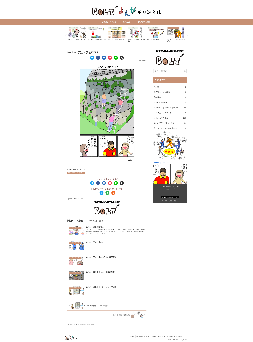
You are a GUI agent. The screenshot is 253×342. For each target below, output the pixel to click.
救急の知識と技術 (170, 102)
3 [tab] (129, 46)
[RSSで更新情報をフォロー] (113, 193)
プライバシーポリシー (158, 336)
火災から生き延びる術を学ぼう (170, 108)
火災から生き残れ (170, 118)
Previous (66, 35)
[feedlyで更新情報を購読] (107, 193)
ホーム (132, 336)
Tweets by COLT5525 (161, 162)
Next (187, 35)
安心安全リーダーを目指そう (77, 173)
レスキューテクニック (170, 113)
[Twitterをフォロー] (101, 193)
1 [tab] (124, 46)
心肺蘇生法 (170, 97)
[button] (185, 71)
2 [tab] (126, 46)
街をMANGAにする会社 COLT (177, 336)
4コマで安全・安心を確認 (170, 123)
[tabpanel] (77, 35)
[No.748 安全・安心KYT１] (104, 58)
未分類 (170, 87)
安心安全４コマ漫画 (170, 92)
